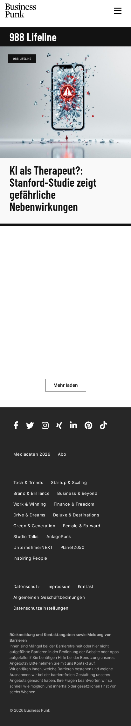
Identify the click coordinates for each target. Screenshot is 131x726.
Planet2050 (72, 547)
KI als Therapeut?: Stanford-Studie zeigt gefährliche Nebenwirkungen (53, 188)
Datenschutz (26, 586)
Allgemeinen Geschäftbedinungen (49, 597)
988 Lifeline (22, 58)
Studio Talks (26, 536)
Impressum (58, 586)
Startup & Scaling (69, 482)
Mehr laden (65, 385)
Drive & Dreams (29, 514)
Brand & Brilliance (31, 493)
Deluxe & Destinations (76, 514)
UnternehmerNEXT (33, 547)
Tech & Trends (28, 482)
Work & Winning (29, 504)
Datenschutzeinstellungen (41, 608)
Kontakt (86, 586)
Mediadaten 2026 (31, 454)
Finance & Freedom (74, 504)
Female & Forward (81, 525)
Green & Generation (34, 525)
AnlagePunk (58, 536)
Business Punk (21, 10)
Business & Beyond (77, 493)
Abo (62, 454)
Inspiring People (30, 558)
